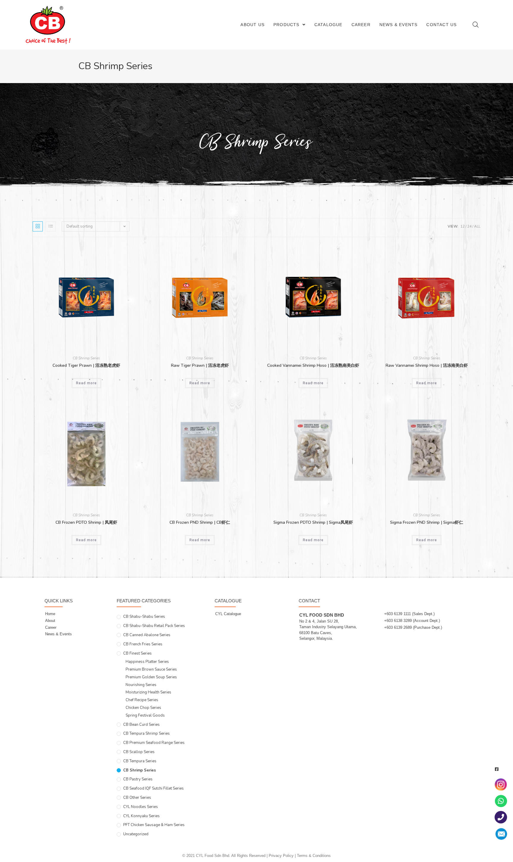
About (50, 620)
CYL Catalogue (228, 614)
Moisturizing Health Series (148, 692)
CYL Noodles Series (140, 806)
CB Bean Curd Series (141, 724)
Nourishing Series (141, 685)
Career (361, 24)
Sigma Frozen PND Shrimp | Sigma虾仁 (426, 522)
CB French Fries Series (142, 644)
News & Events (398, 24)
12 (462, 226)
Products (286, 24)
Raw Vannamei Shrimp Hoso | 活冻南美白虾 (427, 365)
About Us (252, 24)
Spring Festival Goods (145, 715)
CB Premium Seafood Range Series (154, 742)
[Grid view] (38, 226)
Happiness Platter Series (147, 661)
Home (50, 614)
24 (469, 226)
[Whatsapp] (501, 801)
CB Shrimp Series (86, 358)
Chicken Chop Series (143, 707)
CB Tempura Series (139, 761)
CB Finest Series (137, 653)
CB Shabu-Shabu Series (144, 616)
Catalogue (328, 24)
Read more (86, 383)
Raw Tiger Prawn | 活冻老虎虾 (200, 365)
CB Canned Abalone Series (146, 635)
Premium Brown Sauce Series (151, 669)
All (477, 226)
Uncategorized (135, 834)
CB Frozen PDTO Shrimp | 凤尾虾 (86, 522)
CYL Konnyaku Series (141, 816)
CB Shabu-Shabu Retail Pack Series (154, 625)
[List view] (51, 226)
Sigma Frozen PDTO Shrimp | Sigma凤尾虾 (313, 522)
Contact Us (441, 24)
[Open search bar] (476, 25)
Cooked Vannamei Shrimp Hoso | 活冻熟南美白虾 (313, 365)
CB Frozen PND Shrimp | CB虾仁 (200, 522)
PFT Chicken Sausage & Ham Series (154, 825)
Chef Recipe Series (142, 700)
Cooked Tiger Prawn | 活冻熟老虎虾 (86, 365)
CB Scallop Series (139, 752)
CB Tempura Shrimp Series (146, 733)
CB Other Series (137, 797)
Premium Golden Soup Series (151, 677)
